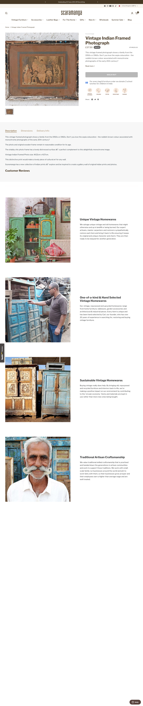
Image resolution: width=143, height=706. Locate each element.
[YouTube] (110, 6)
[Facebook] (105, 6)
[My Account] (132, 13)
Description (11, 131)
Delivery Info (43, 131)
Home (7, 27)
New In (92, 20)
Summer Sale (117, 20)
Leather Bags (52, 20)
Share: (87, 99)
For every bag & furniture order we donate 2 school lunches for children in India (111, 82)
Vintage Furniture (18, 20)
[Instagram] (107, 6)
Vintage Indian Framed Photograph (23, 27)
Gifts (82, 20)
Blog (130, 20)
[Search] (6, 13)
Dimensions (27, 131)
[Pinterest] (113, 6)
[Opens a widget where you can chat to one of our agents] (135, 702)
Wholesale (103, 20)
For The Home (69, 20)
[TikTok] (115, 6)
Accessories (36, 20)
